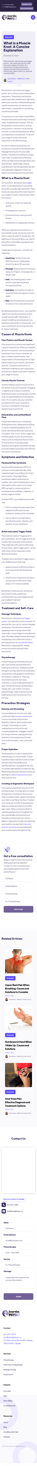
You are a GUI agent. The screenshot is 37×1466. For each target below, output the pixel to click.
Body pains (8, 37)
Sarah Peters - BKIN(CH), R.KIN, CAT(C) (18, 80)
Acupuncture (8, 1374)
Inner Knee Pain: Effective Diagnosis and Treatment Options (17, 1102)
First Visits (7, 1391)
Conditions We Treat (10, 1432)
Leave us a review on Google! (13, 1199)
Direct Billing (7, 1401)
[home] (10, 17)
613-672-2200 (9, 1334)
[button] (33, 17)
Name (6, 1223)
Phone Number (10, 1247)
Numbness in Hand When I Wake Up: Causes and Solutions (18, 1045)
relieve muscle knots (19, 774)
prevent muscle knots (23, 716)
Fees (5, 1396)
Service (7, 1259)
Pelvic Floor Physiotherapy (13, 1365)
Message (7, 1271)
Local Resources (9, 1406)
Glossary (6, 1437)
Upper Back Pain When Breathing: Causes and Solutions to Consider (17, 988)
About (5, 1422)
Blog (5, 1427)
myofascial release (25, 642)
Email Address (10, 1235)
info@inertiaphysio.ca (12, 1337)
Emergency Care (26, 4)
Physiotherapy (8, 1360)
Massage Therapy (9, 1370)
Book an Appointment (27, 8)
